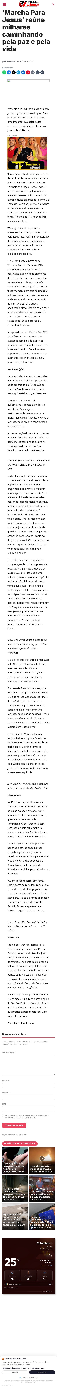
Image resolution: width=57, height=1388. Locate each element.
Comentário (8, 1053)
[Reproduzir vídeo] (42, 1158)
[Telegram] (18, 72)
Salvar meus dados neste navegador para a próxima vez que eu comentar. (27, 1116)
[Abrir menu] (4, 4)
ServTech (48, 1291)
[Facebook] (9, 72)
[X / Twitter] (14, 72)
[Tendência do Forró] (27, 153)
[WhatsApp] (4, 72)
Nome (5, 1081)
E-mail (6, 1092)
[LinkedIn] (23, 72)
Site (4, 1104)
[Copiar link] (38, 72)
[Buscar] (53, 4)
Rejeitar (15, 1372)
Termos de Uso (38, 1368)
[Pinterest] (28, 72)
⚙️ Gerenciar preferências (28, 1377)
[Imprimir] (42, 72)
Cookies (26, 1368)
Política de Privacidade (11, 1368)
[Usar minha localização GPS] (51, 1243)
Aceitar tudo (42, 1372)
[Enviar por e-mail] (33, 72)
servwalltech (8, 1385)
